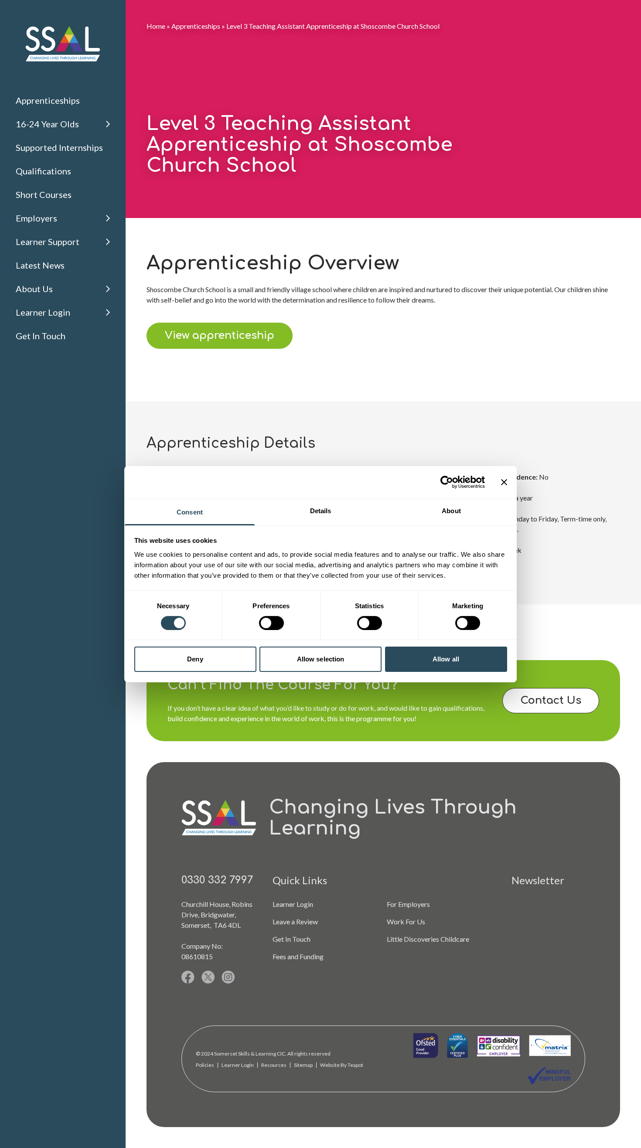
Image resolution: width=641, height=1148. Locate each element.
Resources (273, 1065)
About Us (34, 288)
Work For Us (406, 921)
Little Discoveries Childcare (428, 939)
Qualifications (43, 171)
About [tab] (451, 510)
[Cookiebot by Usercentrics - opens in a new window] (447, 482)
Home (156, 26)
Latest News (40, 265)
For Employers (408, 904)
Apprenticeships (48, 100)
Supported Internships (59, 147)
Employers (36, 218)
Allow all (446, 659)
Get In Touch (40, 335)
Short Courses (44, 194)
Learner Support (47, 241)
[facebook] (187, 977)
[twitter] (208, 977)
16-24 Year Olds (47, 124)
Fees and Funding (298, 956)
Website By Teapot (341, 1065)
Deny (195, 659)
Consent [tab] (190, 511)
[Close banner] (504, 482)
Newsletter (537, 880)
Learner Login (43, 312)
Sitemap (303, 1065)
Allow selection (320, 659)
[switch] (271, 623)
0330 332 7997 (217, 880)
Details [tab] (320, 510)
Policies (205, 1065)
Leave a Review (295, 921)
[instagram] (228, 977)
